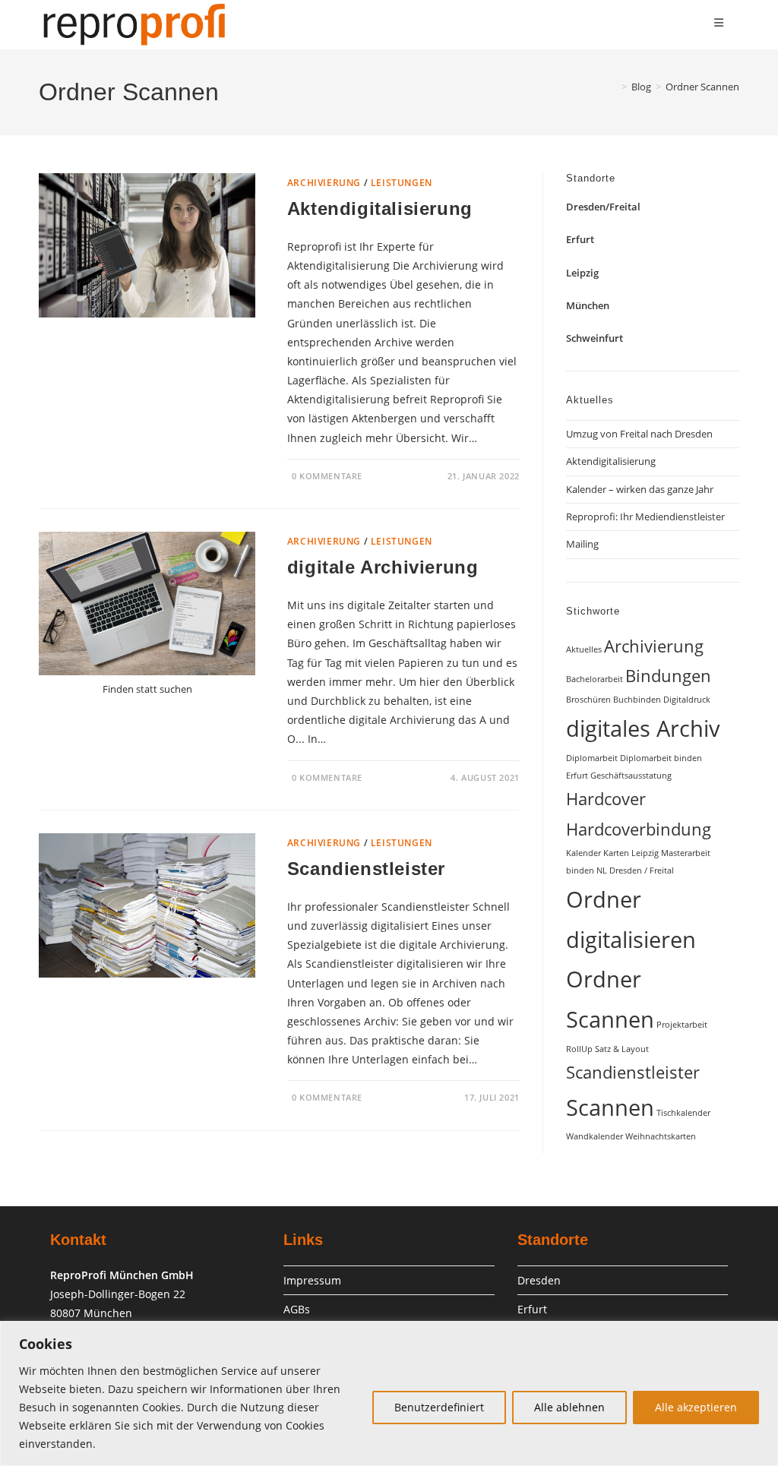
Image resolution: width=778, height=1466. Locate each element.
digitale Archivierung (383, 567)
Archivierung (324, 182)
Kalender (583, 853)
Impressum (312, 1280)
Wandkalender (594, 1136)
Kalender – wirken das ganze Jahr (639, 489)
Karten (616, 853)
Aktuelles (584, 649)
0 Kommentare (327, 476)
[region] (389, 1393)
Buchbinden (637, 699)
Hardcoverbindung (638, 829)
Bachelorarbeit (594, 679)
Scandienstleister (366, 868)
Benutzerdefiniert (439, 1407)
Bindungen (668, 676)
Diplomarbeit (592, 758)
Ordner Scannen (702, 86)
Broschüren (588, 699)
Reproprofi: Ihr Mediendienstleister (645, 516)
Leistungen (401, 182)
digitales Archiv (643, 728)
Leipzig (582, 273)
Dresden (539, 1280)
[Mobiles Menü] (719, 23)
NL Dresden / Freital (635, 870)
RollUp (579, 1049)
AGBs (296, 1309)
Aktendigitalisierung (380, 208)
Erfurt (580, 239)
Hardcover (606, 799)
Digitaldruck (686, 699)
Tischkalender (683, 1112)
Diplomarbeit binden (661, 758)
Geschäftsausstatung (631, 775)
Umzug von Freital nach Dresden (639, 434)
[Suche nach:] (729, 23)
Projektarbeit (681, 1024)
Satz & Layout (622, 1049)
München (587, 305)
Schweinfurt (594, 338)
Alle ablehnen (569, 1407)
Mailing (582, 544)
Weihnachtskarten (660, 1136)
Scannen (610, 1107)
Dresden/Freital (603, 206)
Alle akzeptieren (696, 1407)
